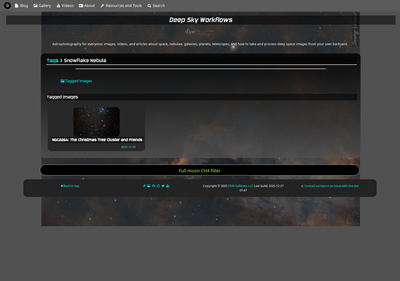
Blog (23, 5)
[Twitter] (163, 186)
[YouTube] (168, 186)
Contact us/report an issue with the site (331, 186)
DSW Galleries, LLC (240, 186)
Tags (53, 60)
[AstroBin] (149, 186)
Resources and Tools (123, 5)
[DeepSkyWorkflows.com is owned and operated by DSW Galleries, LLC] (200, 32)
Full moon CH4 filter (200, 170)
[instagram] (158, 186)
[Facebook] (144, 186)
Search (158, 5)
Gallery (44, 5)
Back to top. (71, 186)
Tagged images (78, 80)
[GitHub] (154, 186)
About (89, 5)
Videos (67, 5)
